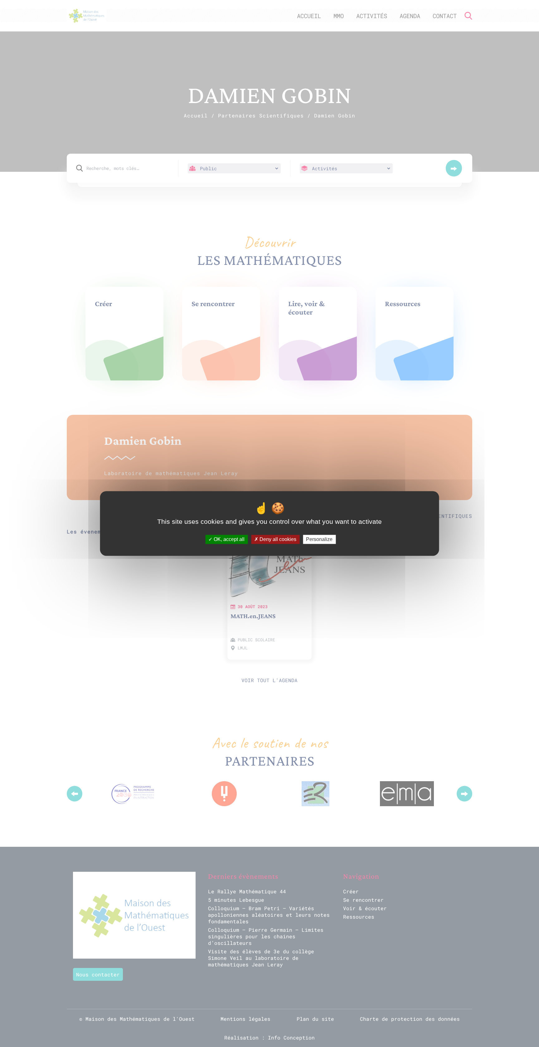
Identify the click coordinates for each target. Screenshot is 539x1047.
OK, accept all (228, 539)
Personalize (319, 539)
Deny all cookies (277, 539)
